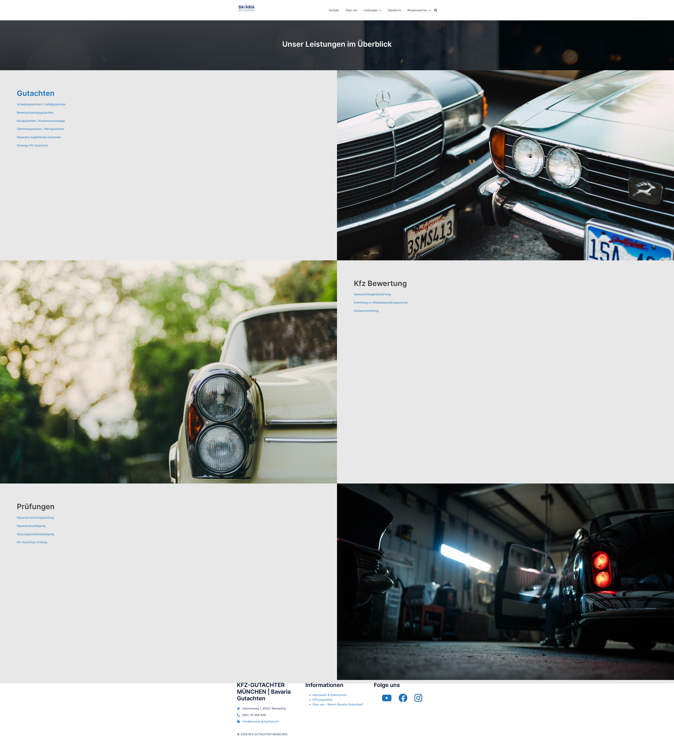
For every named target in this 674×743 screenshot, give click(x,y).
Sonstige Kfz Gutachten (32, 145)
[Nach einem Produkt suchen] (435, 10)
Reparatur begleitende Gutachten (39, 137)
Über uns (351, 10)
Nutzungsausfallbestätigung (35, 534)
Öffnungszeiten (322, 699)
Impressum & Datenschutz (329, 695)
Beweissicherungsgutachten (35, 112)
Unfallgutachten (54, 104)
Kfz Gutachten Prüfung (32, 542)
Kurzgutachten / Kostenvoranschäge (41, 121)
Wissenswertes (417, 10)
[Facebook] (403, 700)
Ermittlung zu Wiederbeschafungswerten (381, 302)
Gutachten (36, 93)
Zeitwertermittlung (366, 311)
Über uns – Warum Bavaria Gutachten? (337, 704)
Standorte (394, 10)
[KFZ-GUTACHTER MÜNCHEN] (246, 10)
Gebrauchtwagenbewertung (372, 294)
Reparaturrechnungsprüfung (35, 517)
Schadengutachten (29, 104)
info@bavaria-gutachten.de (260, 721)
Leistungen (371, 10)
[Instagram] (418, 700)
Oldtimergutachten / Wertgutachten (40, 129)
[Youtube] (387, 700)
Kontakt (334, 10)
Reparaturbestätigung (31, 526)
